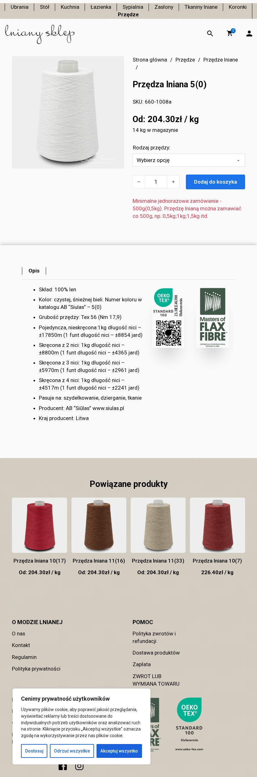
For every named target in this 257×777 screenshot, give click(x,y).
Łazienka (101, 7)
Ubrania (20, 7)
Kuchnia (70, 7)
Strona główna (150, 60)
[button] (229, 33)
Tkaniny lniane (201, 7)
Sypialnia (133, 7)
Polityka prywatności (36, 669)
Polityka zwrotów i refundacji (154, 637)
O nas (18, 633)
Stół (45, 7)
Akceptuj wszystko (119, 750)
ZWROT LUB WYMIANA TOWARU (156, 680)
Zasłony (164, 7)
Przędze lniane (220, 60)
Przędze (128, 14)
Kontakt (21, 645)
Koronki (238, 7)
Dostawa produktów (156, 653)
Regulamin (24, 657)
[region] (81, 726)
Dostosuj (34, 750)
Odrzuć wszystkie (72, 750)
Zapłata (142, 664)
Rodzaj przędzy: (151, 147)
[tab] (34, 271)
